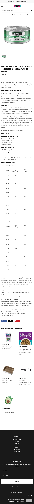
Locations (17, 450)
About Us (17, 447)
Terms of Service (27, 491)
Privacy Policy (10, 491)
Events (17, 443)
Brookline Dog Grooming (18, 499)
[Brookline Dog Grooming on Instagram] (31, 495)
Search (3, 491)
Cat (8, 15)
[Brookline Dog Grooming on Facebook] (28, 495)
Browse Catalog (17, 439)
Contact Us (17, 452)
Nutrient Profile (5, 153)
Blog (17, 445)
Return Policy (18, 491)
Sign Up (17, 481)
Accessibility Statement (16, 492)
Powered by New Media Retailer (16, 501)
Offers (17, 441)
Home (2, 15)
